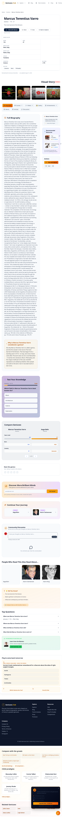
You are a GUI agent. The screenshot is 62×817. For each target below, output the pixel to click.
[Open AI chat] (58, 813)
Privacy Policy (6, 726)
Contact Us (5, 724)
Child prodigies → (6, 796)
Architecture (9, 400)
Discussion (26, 109)
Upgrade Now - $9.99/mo (45, 803)
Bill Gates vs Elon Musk (28, 755)
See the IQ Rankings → (8, 766)
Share (25, 30)
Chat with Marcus (12, 30)
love (33, 30)
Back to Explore (44, 30)
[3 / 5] (11, 472)
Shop (52, 3)
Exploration (9, 411)
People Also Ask (51, 709)
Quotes (19, 105)
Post (55, 536)
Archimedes (7, 683)
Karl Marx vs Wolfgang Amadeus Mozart (50, 755)
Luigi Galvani (21, 812)
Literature (6, 68)
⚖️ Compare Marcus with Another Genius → (16, 605)
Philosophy (18, 68)
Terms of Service (6, 729)
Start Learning (14, 646)
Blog (32, 3)
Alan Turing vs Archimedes (10, 755)
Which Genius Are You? (16, 690)
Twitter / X (5, 731)
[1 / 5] (5, 472)
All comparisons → (20, 766)
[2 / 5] (8, 472)
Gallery (39, 105)
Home (3, 12)
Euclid (6, 670)
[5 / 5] (17, 472)
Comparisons (51, 714)
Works (7, 109)
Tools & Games (42, 3)
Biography (8, 105)
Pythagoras (7, 674)
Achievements (52, 105)
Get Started (52, 491)
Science (8, 12)
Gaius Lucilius (6, 812)
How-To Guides (51, 712)
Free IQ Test (45, 690)
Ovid (19, 808)
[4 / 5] (14, 472)
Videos (30, 105)
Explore (21, 3)
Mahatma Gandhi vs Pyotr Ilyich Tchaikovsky (11, 761)
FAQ (48, 707)
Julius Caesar (6, 808)
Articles (16, 109)
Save (49, 166)
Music (12, 68)
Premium (35, 717)
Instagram (5, 734)
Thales (6, 678)
